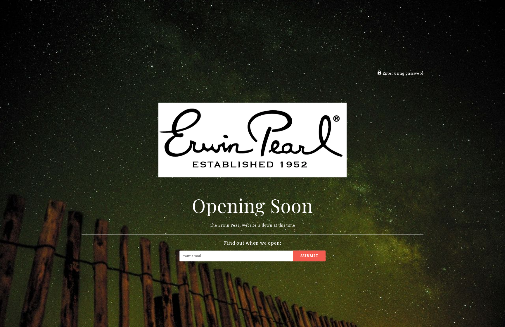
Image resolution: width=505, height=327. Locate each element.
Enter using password (402, 73)
